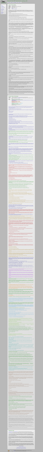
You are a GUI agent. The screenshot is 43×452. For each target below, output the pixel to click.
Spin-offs (9, 2)
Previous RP (2, 12)
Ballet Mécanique (10, 431)
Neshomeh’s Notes (3, 7)
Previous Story (2, 9)
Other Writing (14, 2)
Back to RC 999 (21, 447)
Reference (12, 2)
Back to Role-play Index (21, 448)
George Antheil (15, 431)
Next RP (2, 13)
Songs (17, 2)
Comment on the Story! (21, 446)
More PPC (20, 2)
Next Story (2, 10)
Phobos (12, 8)
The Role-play (2, 6)
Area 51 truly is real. (11, 432)
